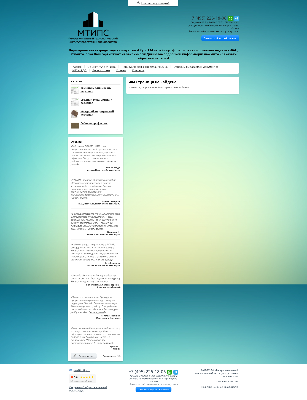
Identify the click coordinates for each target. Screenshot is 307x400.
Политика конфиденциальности (219, 386)
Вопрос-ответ (101, 70)
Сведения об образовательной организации (88, 389)
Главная (76, 66)
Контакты (138, 70)
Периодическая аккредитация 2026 (145, 66)
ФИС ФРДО (79, 70)
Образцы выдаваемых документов (196, 66)
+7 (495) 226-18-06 (208, 18)
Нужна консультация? (155, 3)
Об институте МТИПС (101, 66)
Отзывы (121, 70)
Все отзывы (109, 356)
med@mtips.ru (82, 370)
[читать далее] (79, 197)
